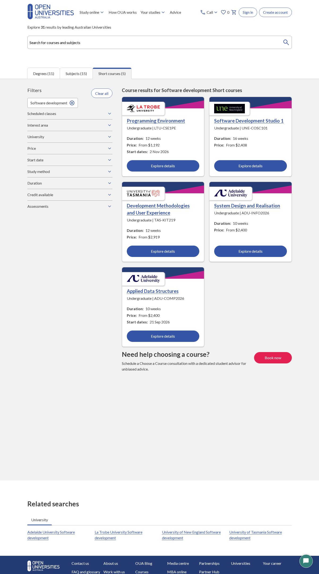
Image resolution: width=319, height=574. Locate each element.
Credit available (40, 194)
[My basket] (234, 12)
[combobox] (159, 42)
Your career (272, 563)
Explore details (163, 165)
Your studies (150, 12)
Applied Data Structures (153, 291)
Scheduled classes (41, 113)
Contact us (80, 563)
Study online (89, 12)
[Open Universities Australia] (50, 17)
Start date (35, 160)
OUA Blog (143, 563)
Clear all (101, 93)
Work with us (114, 572)
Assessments (37, 206)
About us (110, 563)
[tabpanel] (159, 280)
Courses (142, 572)
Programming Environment (156, 121)
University (35, 136)
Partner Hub (209, 572)
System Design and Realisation (247, 205)
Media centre (178, 563)
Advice (175, 12)
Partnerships (209, 563)
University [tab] (39, 519)
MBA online (177, 572)
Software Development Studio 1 (249, 121)
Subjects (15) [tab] (76, 73)
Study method (38, 171)
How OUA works (123, 12)
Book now (273, 357)
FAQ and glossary (86, 572)
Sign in (248, 12)
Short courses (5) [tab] (112, 73)
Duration (34, 183)
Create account (275, 12)
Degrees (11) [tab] (43, 73)
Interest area (37, 125)
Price (31, 148)
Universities (240, 563)
